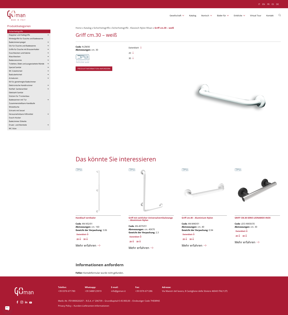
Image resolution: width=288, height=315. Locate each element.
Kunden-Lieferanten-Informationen (91, 305)
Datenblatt (134, 47)
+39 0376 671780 (66, 291)
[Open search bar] (280, 15)
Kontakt (269, 15)
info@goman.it (118, 291)
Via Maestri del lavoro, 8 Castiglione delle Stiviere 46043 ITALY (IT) (194, 291)
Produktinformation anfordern (94, 68)
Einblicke (238, 15)
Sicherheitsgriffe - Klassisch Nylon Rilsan (132, 27)
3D (130, 58)
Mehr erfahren (86, 245)
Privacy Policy (64, 305)
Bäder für (221, 15)
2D (130, 53)
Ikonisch (205, 15)
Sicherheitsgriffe (101, 27)
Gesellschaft (175, 15)
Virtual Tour (255, 15)
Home (79, 27)
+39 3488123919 (93, 291)
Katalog (192, 15)
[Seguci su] (17, 303)
